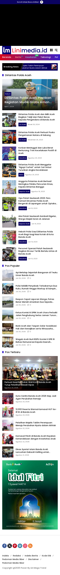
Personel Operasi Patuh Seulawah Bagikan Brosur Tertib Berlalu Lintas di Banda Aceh (37, 251)
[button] (56, 50)
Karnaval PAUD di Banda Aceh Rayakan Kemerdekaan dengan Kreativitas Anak (36, 437)
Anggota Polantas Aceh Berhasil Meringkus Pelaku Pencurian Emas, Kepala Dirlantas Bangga (35, 184)
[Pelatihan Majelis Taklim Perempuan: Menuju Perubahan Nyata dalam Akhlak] (7, 425)
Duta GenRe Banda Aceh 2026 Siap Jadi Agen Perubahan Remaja (36, 397)
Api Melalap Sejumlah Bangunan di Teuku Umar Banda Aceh (36, 274)
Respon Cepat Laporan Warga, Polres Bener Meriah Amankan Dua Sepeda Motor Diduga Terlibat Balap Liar (35, 300)
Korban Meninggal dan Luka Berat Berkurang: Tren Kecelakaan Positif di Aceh (37, 150)
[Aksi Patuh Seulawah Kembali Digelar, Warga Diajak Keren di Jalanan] (9, 221)
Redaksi (17, 555)
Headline (22, 158)
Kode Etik (46, 555)
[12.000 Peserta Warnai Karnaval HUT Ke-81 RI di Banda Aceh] (7, 411)
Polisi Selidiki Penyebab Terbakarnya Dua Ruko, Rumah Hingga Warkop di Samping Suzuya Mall (36, 287)
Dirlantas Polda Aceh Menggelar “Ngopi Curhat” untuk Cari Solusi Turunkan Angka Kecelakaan (34, 167)
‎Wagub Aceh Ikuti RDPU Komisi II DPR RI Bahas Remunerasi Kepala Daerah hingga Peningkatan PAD (35, 340)
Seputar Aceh (24, 191)
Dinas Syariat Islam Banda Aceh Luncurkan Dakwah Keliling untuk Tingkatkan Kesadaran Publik (32, 450)
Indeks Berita (31, 555)
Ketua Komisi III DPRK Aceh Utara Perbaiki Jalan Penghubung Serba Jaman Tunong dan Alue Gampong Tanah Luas (36, 314)
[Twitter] (9, 546)
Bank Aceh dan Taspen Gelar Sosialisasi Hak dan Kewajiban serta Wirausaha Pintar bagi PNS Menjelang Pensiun (36, 327)
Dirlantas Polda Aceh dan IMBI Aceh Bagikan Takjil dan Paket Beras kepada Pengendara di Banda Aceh (36, 117)
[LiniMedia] (24, 50)
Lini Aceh (22, 124)
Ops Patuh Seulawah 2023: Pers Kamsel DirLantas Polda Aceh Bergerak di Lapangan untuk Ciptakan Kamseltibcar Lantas (37, 202)
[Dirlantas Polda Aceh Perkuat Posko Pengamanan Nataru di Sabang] (9, 137)
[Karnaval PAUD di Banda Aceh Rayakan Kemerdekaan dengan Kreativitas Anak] (41, 66)
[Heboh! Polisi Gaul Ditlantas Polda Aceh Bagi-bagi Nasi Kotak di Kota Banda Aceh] (9, 237)
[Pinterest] (15, 546)
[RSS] (30, 546)
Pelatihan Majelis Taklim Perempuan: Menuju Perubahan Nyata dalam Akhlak (36, 424)
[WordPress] (20, 546)
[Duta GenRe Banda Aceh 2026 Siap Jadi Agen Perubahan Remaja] (7, 398)
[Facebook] (4, 546)
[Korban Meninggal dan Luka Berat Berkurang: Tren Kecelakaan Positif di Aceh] (9, 153)
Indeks (5, 555)
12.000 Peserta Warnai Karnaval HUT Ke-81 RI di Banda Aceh (36, 410)
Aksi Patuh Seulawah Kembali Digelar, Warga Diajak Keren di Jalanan (37, 217)
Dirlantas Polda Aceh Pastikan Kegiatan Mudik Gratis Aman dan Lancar (27, 100)
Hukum (8, 94)
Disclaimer (33, 559)
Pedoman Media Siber (13, 559)
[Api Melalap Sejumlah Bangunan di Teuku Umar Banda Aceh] (7, 275)
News (21, 175)
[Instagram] (25, 546)
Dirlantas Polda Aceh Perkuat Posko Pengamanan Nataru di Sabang (36, 134)
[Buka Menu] (51, 50)
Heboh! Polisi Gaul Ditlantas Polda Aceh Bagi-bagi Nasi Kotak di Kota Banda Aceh (36, 234)
